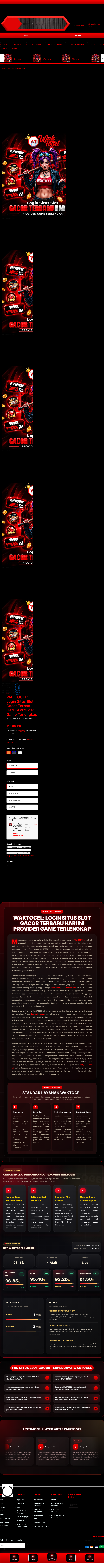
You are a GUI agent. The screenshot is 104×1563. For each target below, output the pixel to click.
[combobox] (50, 24)
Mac (1, 1500)
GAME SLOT (4, 1522)
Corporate (21, 1503)
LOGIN (26, 35)
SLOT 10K (12, 807)
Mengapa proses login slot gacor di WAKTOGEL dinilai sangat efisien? (23, 1378)
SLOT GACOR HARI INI (74, 44)
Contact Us (38, 1515)
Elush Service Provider (22, 1512)
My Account (38, 1500)
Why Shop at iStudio (56, 1510)
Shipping (21, 731)
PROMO (14, 1559)
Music (2, 1514)
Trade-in (20, 1520)
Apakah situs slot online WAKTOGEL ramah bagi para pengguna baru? (23, 1409)
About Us (54, 1500)
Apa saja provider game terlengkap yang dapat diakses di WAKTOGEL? (71, 1378)
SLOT (11, 786)
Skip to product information (13, 69)
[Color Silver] (20, 752)
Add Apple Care (27, 827)
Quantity (13, 844)
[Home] (7, 24)
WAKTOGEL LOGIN (34, 44)
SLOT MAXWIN (14, 800)
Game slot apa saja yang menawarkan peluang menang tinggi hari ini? (22, 1388)
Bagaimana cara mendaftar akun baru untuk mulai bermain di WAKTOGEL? (72, 1409)
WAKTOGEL (5, 44)
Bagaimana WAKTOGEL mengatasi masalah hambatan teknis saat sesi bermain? (70, 1388)
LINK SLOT (13, 773)
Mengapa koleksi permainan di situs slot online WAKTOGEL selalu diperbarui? (71, 1398)
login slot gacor (38, 1014)
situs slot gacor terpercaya (63, 988)
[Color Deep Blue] (14, 752)
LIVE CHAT (90, 1559)
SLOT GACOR (14, 766)
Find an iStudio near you (57, 1504)
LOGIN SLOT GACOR (53, 44)
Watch (2, 1511)
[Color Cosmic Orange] (8, 753)
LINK (71, 1559)
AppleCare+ (21, 1500)
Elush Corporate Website (57, 1516)
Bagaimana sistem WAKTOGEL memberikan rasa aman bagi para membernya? (23, 1398)
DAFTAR (78, 35)
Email (28, 1544)
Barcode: (22, 719)
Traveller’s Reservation (22, 1525)
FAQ (35, 1519)
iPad (1, 1503)
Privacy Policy (39, 1522)
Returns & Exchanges (38, 1510)
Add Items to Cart (7, 1485)
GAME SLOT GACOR (8, 49)
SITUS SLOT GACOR (95, 44)
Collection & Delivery (39, 1504)
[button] (5, 43)
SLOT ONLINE (14, 793)
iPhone (2, 1507)
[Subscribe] (2, 1549)
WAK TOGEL (18, 44)
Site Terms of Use (41, 1526)
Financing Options (24, 1517)
